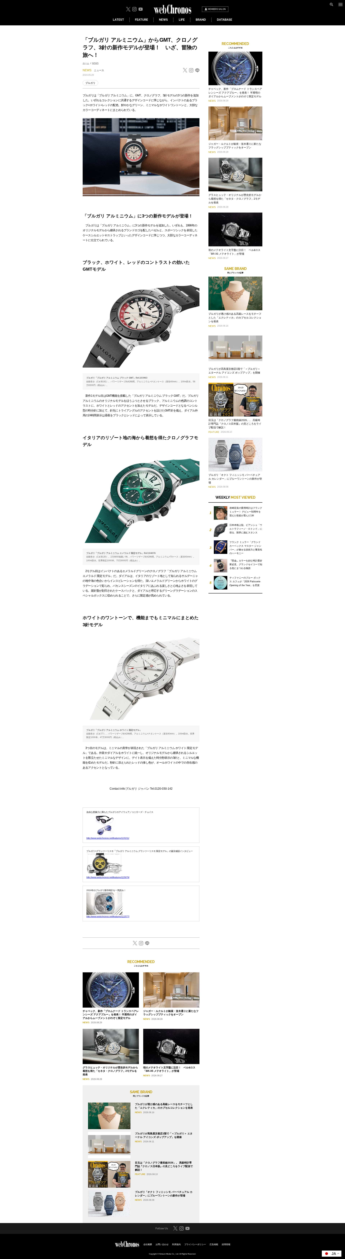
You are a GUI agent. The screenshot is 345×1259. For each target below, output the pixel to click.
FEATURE (141, 19)
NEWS (163, 19)
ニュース (99, 70)
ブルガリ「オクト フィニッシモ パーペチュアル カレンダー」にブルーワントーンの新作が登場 (235, 478)
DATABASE (224, 19)
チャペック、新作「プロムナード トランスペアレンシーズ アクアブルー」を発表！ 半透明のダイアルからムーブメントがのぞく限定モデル (111, 1014)
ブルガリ (90, 82)
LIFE (182, 19)
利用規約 (176, 1244)
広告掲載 (214, 1244)
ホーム (86, 63)
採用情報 (226, 1244)
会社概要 (147, 1244)
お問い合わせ (162, 1244)
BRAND (201, 19)
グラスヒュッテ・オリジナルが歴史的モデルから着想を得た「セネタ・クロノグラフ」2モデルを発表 (110, 1071)
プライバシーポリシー (195, 1244)
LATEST (118, 19)
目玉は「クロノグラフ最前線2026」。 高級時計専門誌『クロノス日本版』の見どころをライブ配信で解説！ (164, 1166)
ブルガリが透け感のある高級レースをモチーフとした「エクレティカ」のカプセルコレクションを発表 (234, 317)
